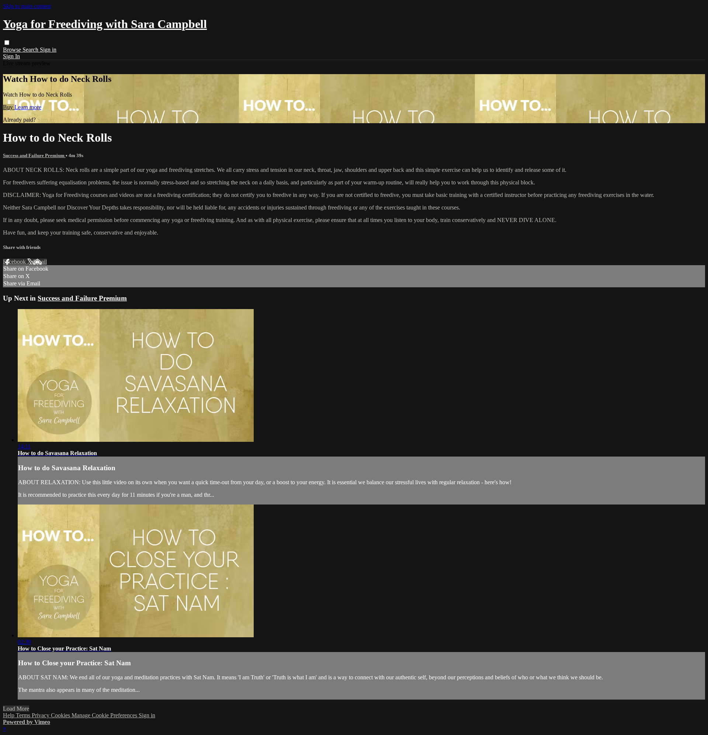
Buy (8, 107)
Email (40, 262)
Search (31, 49)
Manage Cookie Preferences (105, 715)
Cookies (61, 715)
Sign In (11, 56)
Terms (24, 715)
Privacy (41, 715)
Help (9, 715)
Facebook (15, 262)
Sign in (48, 49)
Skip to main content (27, 6)
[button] (6, 42)
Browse (12, 49)
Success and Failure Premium (34, 155)
